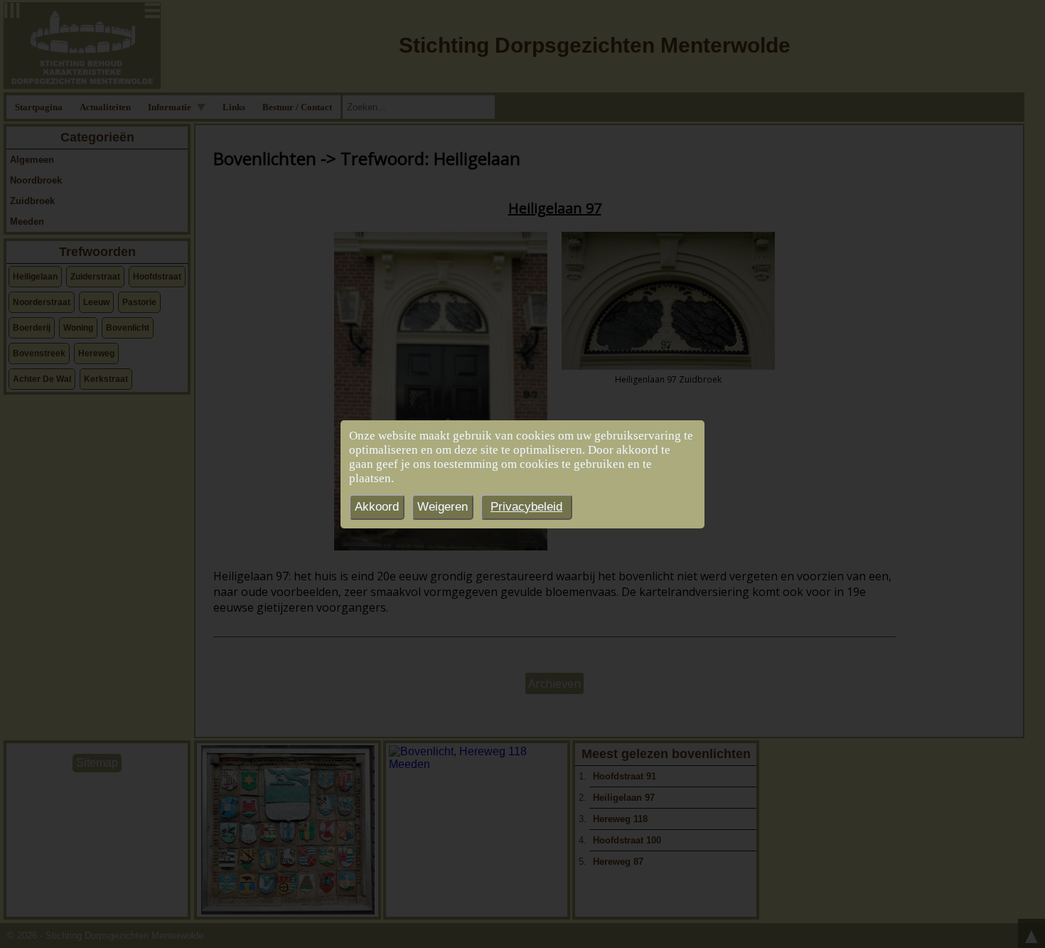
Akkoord (377, 506)
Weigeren (442, 506)
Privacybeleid (526, 506)
